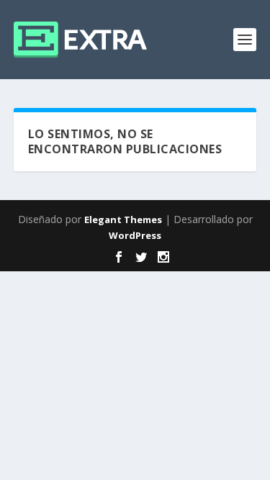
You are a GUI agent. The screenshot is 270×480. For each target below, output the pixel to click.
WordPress (135, 235)
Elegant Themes (123, 219)
